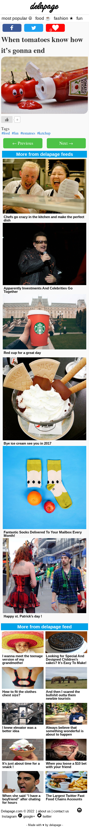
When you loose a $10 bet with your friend (66, 765)
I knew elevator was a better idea (19, 729)
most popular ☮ (17, 18)
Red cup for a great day (22, 353)
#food (6, 133)
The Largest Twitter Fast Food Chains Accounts (65, 797)
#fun (15, 133)
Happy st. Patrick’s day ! (23, 616)
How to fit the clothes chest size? (19, 693)
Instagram (9, 816)
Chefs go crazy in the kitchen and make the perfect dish (44, 218)
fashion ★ (63, 18)
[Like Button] (7, 119)
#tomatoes (28, 133)
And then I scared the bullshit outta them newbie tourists (63, 695)
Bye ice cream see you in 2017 (27, 443)
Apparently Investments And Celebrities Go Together (38, 290)
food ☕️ (43, 18)
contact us (61, 811)
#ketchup (43, 133)
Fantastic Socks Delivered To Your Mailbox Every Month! (43, 533)
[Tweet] (33, 28)
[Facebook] (12, 28)
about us (44, 811)
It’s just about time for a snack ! (21, 765)
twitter (47, 816)
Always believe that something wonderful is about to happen (65, 731)
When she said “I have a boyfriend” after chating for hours (21, 799)
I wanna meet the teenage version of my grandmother (22, 659)
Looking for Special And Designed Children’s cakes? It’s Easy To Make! (66, 659)
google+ (29, 816)
